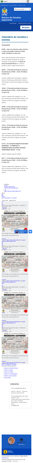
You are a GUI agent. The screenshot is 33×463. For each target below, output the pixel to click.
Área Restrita (13, 23)
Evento (5, 185)
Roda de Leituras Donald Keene (11, 188)
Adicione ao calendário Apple (10, 373)
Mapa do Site (22, 5)
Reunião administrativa (9, 186)
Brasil (5, 1)
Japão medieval (7, 191)
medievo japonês (15, 191)
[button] (9, 366)
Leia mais (4, 238)
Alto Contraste (13, 5)
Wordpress (5, 458)
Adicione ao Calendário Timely (11, 368)
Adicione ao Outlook (8, 372)
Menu (27, 27)
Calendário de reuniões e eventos (15, 38)
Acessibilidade (4, 5)
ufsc (20, 191)
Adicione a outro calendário (10, 375)
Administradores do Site (24, 23)
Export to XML (7, 377)
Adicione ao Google (8, 370)
